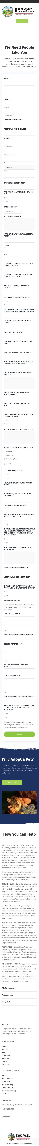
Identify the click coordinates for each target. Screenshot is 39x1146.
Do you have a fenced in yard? (17, 297)
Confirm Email (8, 115)
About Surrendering (9, 1091)
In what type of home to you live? (18, 447)
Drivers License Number (14, 183)
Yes (7, 198)
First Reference (12, 614)
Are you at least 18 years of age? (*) (19, 193)
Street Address (8, 147)
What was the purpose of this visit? (17, 404)
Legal (4, 1094)
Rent (7, 478)
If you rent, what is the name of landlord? (17, 495)
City (5, 163)
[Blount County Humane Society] (19, 11)
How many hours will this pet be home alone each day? (18, 276)
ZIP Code (7, 179)
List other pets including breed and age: (18, 373)
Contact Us (6, 1064)
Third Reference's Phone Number (19, 696)
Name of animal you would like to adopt (18, 235)
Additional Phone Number (15, 129)
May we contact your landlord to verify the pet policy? (19, 515)
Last (5, 95)
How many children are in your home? (17, 322)
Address (8, 138)
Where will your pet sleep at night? (17, 287)
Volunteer (5, 1058)
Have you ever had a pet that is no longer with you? (19, 415)
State (5, 171)
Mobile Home (10, 455)
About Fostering (7, 1085)
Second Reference (13, 644)
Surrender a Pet (7, 1088)
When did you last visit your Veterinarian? (16, 393)
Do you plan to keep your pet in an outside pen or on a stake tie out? (19, 311)
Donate (4, 1061)
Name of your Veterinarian (16, 567)
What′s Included (8, 988)
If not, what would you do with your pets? (17, 548)
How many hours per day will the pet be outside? (18, 265)
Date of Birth (10, 207)
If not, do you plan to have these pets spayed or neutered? (18, 362)
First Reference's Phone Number (19, 634)
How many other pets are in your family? (18, 342)
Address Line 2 (8, 155)
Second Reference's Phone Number (16, 665)
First (5, 87)
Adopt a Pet (6, 1052)
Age (5, 255)
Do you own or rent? (13, 470)
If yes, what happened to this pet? (19, 429)
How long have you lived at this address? (18, 484)
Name (7, 78)
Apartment (9, 451)
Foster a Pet (6, 1055)
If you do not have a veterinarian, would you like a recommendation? (19, 587)
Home (14, 34)
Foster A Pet (6, 1002)
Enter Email (7, 107)
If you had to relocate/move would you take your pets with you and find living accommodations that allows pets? (19, 532)
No (7, 202)
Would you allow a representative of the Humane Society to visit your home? (19, 708)
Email (7, 99)
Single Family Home (12, 459)
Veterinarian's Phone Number (17, 577)
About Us (5, 1049)
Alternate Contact (12, 216)
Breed (6, 245)
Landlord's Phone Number (15, 505)
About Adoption (7, 1078)
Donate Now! (21, 21)
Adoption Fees (7, 995)
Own (7, 474)
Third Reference (12, 676)
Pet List (4, 1075)
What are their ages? (13, 332)
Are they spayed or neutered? (17, 352)
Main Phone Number (13, 119)
